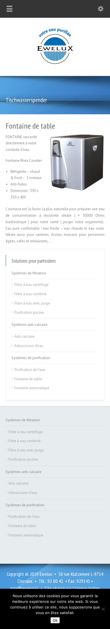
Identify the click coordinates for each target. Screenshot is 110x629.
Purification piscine (29, 312)
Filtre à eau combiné (30, 294)
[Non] (103, 609)
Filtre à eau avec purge (32, 303)
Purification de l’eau (29, 369)
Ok (55, 620)
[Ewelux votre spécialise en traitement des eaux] (55, 63)
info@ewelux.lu (24, 588)
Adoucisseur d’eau (28, 345)
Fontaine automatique (31, 388)
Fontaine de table (28, 379)
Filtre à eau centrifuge (31, 284)
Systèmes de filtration (29, 273)
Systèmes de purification (31, 357)
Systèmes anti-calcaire (29, 324)
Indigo (94, 588)
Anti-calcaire (24, 336)
